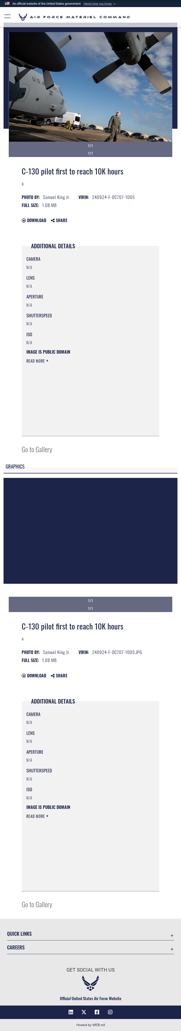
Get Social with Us (90, 970)
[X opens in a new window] (83, 1012)
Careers (16, 947)
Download (36, 220)
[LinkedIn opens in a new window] (70, 1012)
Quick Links (19, 933)
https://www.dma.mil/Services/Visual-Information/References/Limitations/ (81, 397)
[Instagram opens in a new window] (110, 1012)
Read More (36, 361)
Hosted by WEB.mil (90, 1025)
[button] (100, 3)
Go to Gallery (37, 449)
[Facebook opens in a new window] (97, 1012)
